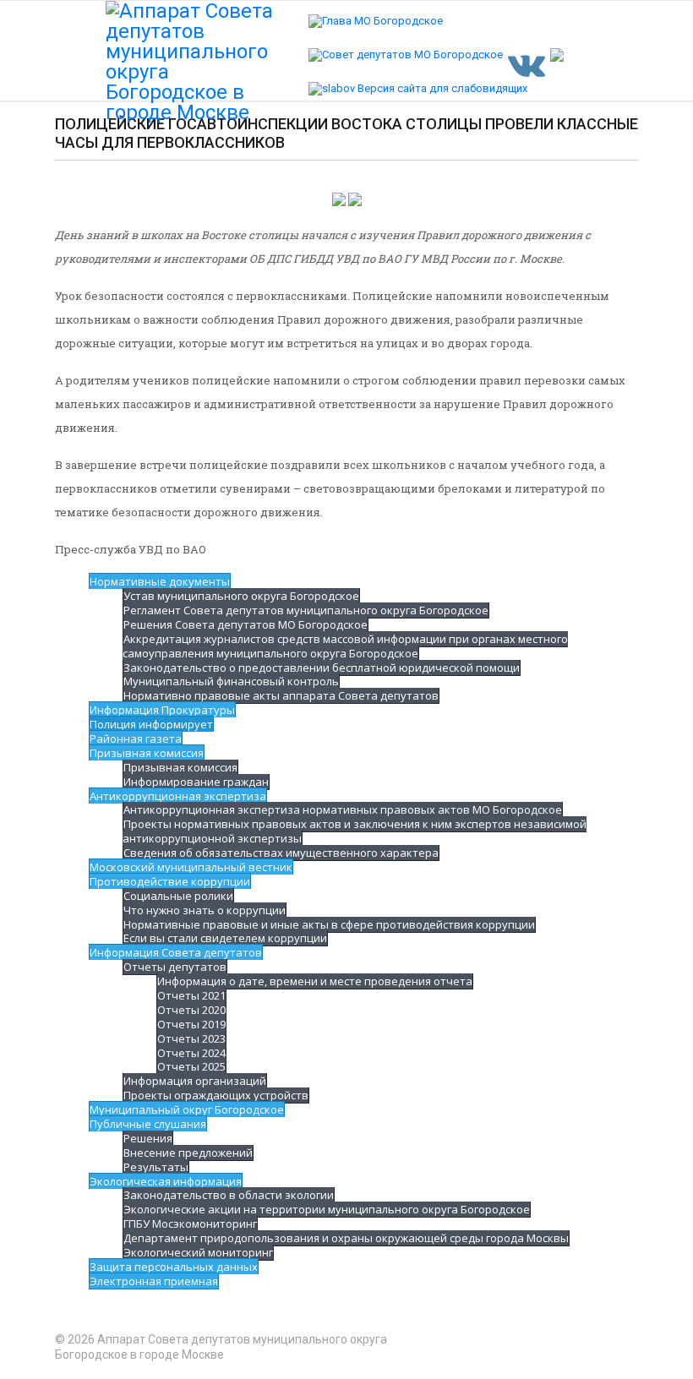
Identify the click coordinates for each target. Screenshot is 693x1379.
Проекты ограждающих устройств (215, 1095)
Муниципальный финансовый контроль (231, 681)
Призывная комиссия (147, 752)
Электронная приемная (154, 1281)
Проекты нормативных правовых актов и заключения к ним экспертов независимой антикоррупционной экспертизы (355, 831)
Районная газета (136, 738)
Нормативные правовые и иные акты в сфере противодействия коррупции (329, 924)
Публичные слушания (148, 1123)
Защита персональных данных (174, 1266)
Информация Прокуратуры (162, 709)
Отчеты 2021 (191, 995)
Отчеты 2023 (191, 1038)
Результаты (155, 1167)
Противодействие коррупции (170, 881)
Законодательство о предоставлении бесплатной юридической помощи (321, 667)
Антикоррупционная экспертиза (178, 796)
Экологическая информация (166, 1181)
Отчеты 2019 (191, 1024)
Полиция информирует (151, 724)
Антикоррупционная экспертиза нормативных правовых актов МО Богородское (342, 809)
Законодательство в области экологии (228, 1194)
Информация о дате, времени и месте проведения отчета (314, 981)
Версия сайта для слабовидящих (441, 88)
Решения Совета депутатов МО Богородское (245, 624)
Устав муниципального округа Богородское (241, 595)
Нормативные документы (160, 581)
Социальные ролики (178, 895)
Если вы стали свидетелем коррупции (225, 938)
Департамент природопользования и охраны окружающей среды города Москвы (346, 1237)
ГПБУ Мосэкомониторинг (190, 1223)
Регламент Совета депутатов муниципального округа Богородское (305, 610)
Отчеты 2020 (191, 1009)
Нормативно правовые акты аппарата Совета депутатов (281, 695)
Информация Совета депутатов (176, 952)
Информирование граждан (196, 781)
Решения (147, 1138)
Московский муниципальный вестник (191, 867)
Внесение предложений (188, 1152)
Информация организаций (194, 1080)
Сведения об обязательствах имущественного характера (281, 852)
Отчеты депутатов (174, 966)
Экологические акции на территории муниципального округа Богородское (326, 1209)
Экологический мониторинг (198, 1252)
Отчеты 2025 (191, 1066)
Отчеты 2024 (191, 1052)
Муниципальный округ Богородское (187, 1109)
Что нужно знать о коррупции (204, 910)
